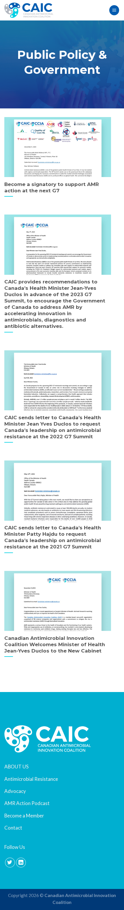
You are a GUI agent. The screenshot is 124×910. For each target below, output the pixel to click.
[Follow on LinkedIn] (21, 863)
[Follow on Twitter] (10, 863)
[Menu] (114, 10)
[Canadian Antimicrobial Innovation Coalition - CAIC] (28, 10)
